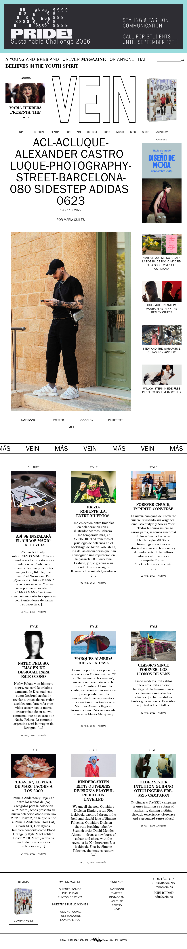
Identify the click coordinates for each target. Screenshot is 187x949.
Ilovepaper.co (70, 920)
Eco (68, 132)
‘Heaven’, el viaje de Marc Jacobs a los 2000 (33, 787)
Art (79, 132)
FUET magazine (70, 916)
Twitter (116, 893)
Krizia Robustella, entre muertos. (93, 512)
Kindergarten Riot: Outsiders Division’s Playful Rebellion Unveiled (93, 791)
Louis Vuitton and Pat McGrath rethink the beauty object (162, 309)
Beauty (55, 132)
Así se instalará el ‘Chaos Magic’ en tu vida (33, 541)
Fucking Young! (70, 912)
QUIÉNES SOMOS (70, 889)
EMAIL (71, 427)
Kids (133, 132)
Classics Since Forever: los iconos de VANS (153, 670)
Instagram (161, 132)
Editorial (38, 132)
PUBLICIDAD (70, 893)
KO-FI (117, 909)
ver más (42, 612)
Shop (145, 132)
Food (107, 132)
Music (120, 132)
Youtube (117, 901)
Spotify (117, 905)
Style (22, 132)
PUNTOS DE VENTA (70, 897)
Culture (92, 132)
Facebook (117, 889)
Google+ (6, 946)
